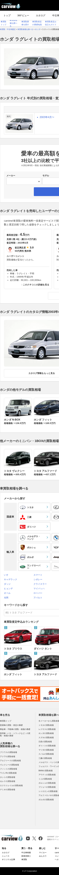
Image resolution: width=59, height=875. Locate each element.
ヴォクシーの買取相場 (9, 765)
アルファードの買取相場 (10, 760)
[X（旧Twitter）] (34, 838)
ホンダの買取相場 (46, 733)
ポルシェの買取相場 (47, 783)
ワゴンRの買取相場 (8, 773)
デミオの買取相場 (7, 789)
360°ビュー (23, 15)
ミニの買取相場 (45, 779)
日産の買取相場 (45, 742)
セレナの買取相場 (7, 781)
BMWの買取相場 (46, 771)
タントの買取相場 (7, 777)
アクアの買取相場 (7, 756)
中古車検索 (26, 852)
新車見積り (26, 856)
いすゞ (7, 575)
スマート (38, 575)
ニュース (5, 856)
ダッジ (7, 584)
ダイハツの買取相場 (47, 746)
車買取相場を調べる (13, 23)
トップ (7, 15)
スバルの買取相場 (46, 754)
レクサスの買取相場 (47, 729)
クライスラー (40, 584)
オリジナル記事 (8, 859)
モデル (45, 175)
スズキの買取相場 (46, 737)
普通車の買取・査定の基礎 (11, 725)
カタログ (40, 15)
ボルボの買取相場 (46, 800)
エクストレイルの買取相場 (11, 785)
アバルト (38, 597)
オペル (7, 593)
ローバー (38, 593)
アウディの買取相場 (47, 775)
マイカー (43, 852)
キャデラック (10, 579)
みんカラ (43, 856)
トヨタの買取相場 (46, 725)
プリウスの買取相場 (8, 752)
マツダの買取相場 (46, 750)
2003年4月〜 (47, 117)
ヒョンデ (8, 588)
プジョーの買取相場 (47, 787)
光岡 (6, 597)
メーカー (10, 175)
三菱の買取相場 (45, 758)
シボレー (38, 579)
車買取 (24, 859)
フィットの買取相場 (8, 769)
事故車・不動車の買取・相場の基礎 (15, 729)
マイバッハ (39, 588)
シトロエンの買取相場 (48, 791)
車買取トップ (5, 721)
